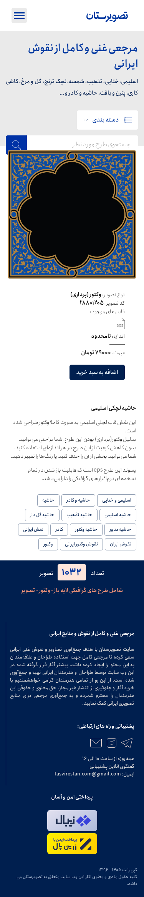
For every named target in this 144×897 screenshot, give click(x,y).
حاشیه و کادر (78, 500)
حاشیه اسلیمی (117, 515)
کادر (59, 529)
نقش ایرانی (33, 529)
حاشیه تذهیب (79, 515)
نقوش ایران (120, 544)
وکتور (48, 544)
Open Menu (19, 15)
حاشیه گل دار (42, 515)
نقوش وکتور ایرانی (81, 544)
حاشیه (48, 500)
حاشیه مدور (120, 529)
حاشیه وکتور (86, 529)
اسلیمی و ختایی (116, 500)
